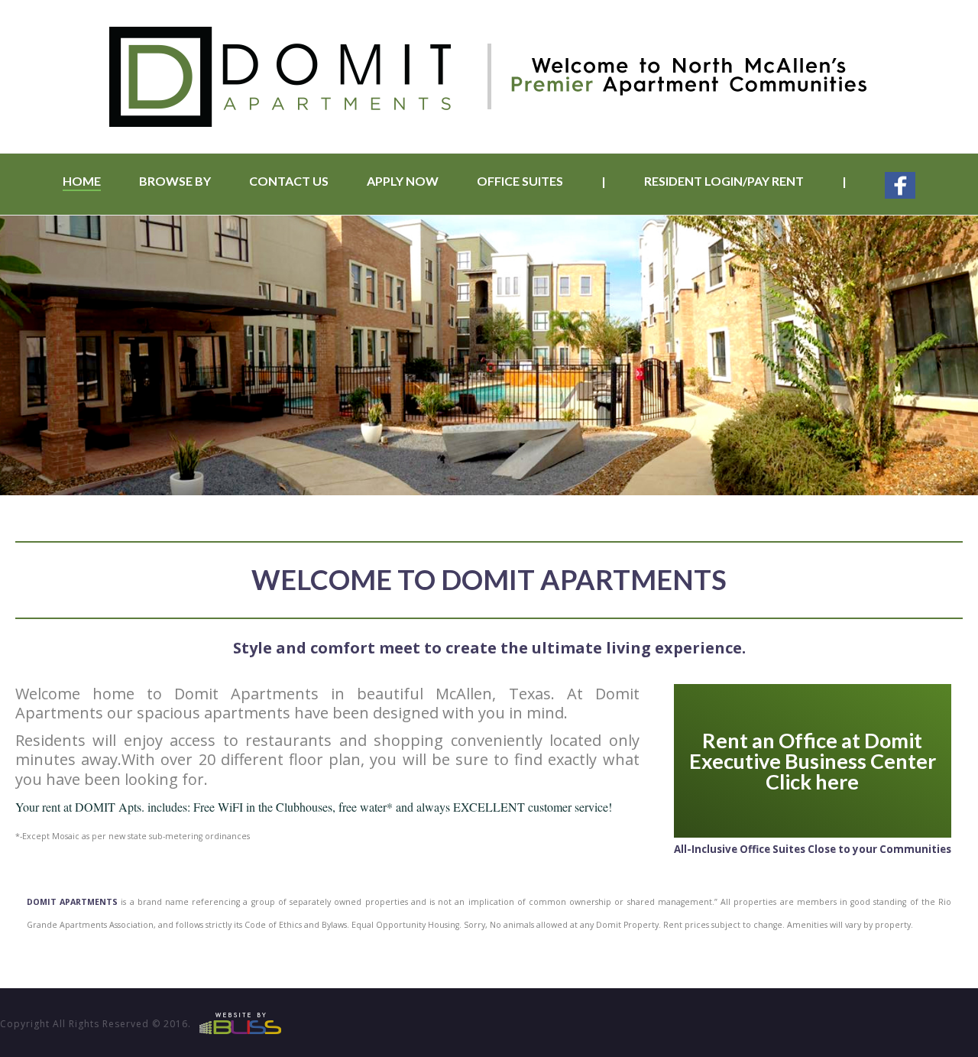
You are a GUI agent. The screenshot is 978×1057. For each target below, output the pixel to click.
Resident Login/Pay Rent (724, 180)
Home (82, 180)
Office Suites (520, 180)
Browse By (175, 180)
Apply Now (403, 180)
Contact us (289, 180)
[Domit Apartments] (489, 76)
